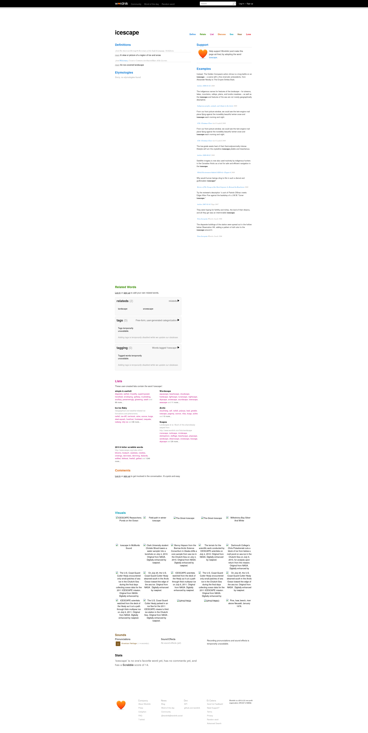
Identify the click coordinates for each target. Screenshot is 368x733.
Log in (118, 292)
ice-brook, (132, 416)
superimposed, (144, 393)
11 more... (175, 402)
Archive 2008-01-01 (204, 86)
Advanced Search (214, 723)
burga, (150, 416)
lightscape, (173, 396)
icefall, (118, 416)
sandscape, (164, 438)
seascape (164, 402)
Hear (239, 34)
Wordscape (165, 391)
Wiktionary (123, 60)
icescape (213, 57)
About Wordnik (144, 704)
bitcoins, (118, 452)
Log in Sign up (246, 3)
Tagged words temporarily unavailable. (130, 357)
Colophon (142, 711)
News (164, 700)
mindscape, (182, 433)
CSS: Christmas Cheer (204, 123)
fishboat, (125, 458)
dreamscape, (174, 438)
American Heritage (129, 643)
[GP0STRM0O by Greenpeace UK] (211, 600)
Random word (168, 3)
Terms (209, 711)
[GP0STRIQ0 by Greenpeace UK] (184, 600)
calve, (138, 416)
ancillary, (119, 399)
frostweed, (139, 419)
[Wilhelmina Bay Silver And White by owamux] (239, 518)
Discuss (222, 34)
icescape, (164, 413)
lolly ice (125, 421)
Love (248, 34)
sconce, (144, 416)
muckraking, (146, 396)
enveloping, (129, 396)
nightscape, (193, 396)
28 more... (175, 441)
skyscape (163, 441)
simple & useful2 (123, 391)
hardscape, (164, 396)
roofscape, (173, 433)
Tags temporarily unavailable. (125, 329)
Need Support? (213, 707)
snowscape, (173, 399)
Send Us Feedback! (215, 704)
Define (192, 34)
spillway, (137, 396)
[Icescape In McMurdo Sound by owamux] (129, 546)
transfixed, (119, 396)
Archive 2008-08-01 (204, 155)
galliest (139, 458)
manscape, (164, 433)
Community (136, 3)
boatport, (126, 452)
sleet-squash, (120, 419)
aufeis (195, 413)
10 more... (167, 416)
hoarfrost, (130, 419)
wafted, (127, 393)
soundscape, (183, 399)
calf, (171, 410)
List (212, 34)
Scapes (163, 421)
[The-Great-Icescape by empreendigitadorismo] (184, 517)
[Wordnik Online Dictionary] (121, 3)
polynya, (182, 410)
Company (143, 700)
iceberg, (118, 421)
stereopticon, (165, 435)
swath (146, 399)
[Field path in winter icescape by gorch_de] (156, 518)
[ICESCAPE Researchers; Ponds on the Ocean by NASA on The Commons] (129, 518)
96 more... (119, 402)
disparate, (119, 393)
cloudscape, (185, 393)
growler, (194, 410)
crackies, (142, 452)
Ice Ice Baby (121, 407)
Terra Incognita (202, 219)
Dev (186, 700)
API (185, 704)
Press (140, 707)
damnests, (127, 455)
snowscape (148, 308)
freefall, (132, 458)
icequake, (148, 419)
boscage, (194, 438)
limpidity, (134, 393)
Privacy (210, 715)
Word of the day (151, 3)
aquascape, (164, 393)
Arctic (162, 407)
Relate (203, 34)
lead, (188, 410)
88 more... (136, 421)
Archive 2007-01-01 (204, 204)
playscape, (193, 435)
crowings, (119, 455)
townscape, (193, 399)
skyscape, (164, 399)
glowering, (139, 399)
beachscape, (174, 393)
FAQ (140, 715)
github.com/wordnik (192, 707)
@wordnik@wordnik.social (172, 715)
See (231, 34)
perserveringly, (129, 399)
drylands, (144, 455)
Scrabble (128, 665)
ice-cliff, (124, 416)
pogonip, (171, 413)
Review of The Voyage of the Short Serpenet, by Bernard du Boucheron (220, 187)
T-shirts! (141, 719)
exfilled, (118, 458)
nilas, (184, 413)
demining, (136, 455)
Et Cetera (211, 700)
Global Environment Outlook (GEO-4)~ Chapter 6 (214, 172)
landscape (122, 308)
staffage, (174, 435)
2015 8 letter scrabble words (129, 447)
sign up (127, 292)
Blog (163, 704)
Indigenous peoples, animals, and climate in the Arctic (215, 106)
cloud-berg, (164, 410)
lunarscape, (183, 396)
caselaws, (134, 452)
